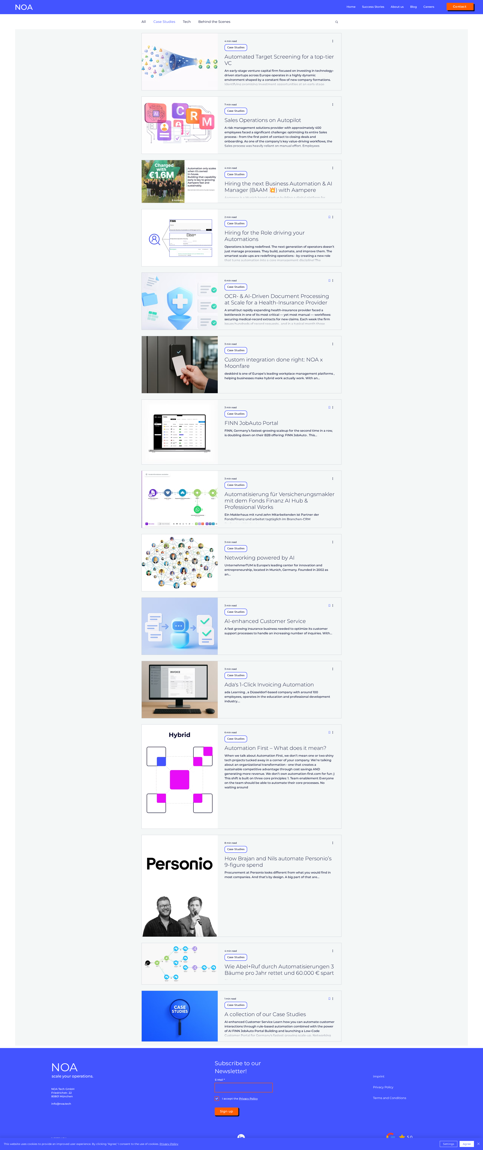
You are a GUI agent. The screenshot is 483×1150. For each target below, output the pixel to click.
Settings (448, 1144)
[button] (373, 7)
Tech (187, 22)
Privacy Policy (383, 1087)
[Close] (478, 1144)
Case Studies (164, 22)
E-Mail (219, 1079)
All (144, 22)
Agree (467, 1144)
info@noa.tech (61, 1103)
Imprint (379, 1076)
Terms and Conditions (389, 1098)
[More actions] (334, 41)
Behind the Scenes (214, 22)
